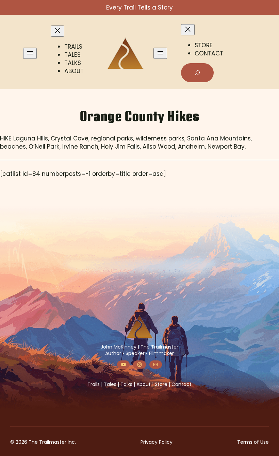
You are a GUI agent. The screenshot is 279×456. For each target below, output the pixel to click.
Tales (110, 384)
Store (161, 384)
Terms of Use (253, 442)
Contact (181, 384)
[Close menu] (57, 31)
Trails (93, 384)
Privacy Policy (157, 442)
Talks (126, 384)
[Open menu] (30, 53)
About (143, 384)
